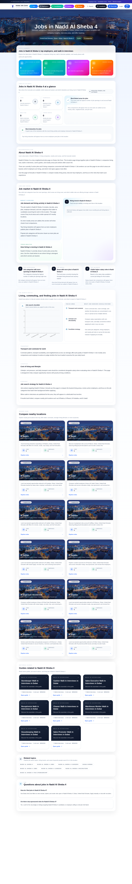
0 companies (88, 38)
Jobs (34, 6)
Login (121, 6)
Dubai (73, 23)
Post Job (113, 6)
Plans (109, 1)
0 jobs (79, 38)
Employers (45, 6)
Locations (102, 6)
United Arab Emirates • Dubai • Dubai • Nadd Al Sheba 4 (57, 38)
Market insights (117, 1)
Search (91, 6)
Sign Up (127, 6)
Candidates (58, 6)
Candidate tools (102, 1)
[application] (41, 324)
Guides (70, 6)
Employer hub (92, 1)
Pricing (80, 6)
